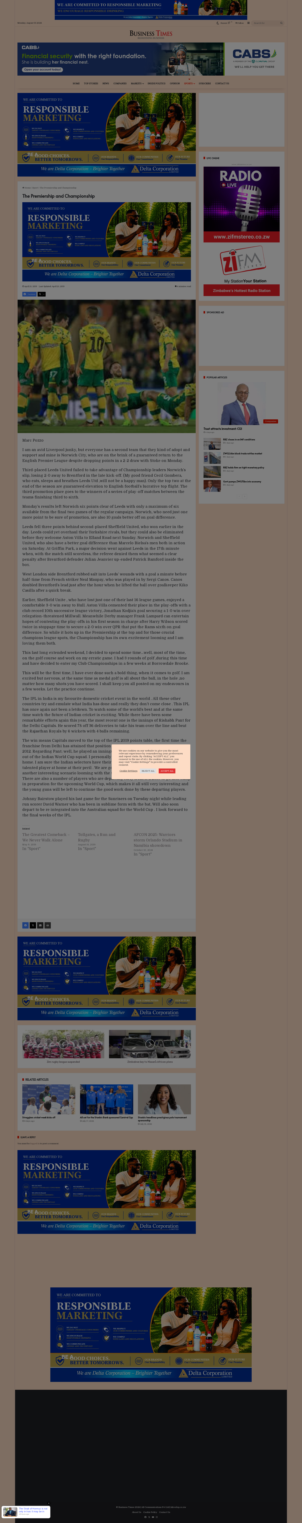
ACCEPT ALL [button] (167, 771)
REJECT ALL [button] (148, 771)
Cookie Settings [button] (128, 771)
